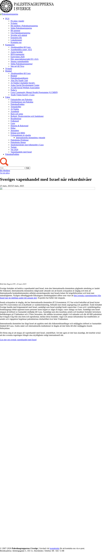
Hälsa (13, 128)
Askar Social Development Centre (25, 85)
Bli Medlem (5, 170)
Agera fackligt (17, 52)
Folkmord (15, 121)
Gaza (13, 123)
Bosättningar (16, 118)
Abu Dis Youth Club (19, 80)
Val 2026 (14, 149)
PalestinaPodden (17, 104)
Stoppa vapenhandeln (20, 61)
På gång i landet (17, 21)
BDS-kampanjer (17, 54)
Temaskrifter (16, 107)
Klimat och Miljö (18, 133)
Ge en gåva (5, 173)
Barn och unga (17, 114)
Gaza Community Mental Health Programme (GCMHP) (34, 92)
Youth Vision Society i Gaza (22, 95)
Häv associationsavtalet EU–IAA (25, 59)
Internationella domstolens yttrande (30, 137)
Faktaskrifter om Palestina (21, 99)
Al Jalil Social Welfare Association (25, 87)
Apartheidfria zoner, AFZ (21, 49)
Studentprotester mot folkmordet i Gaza (27, 145)
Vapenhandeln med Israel (21, 152)
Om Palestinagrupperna (20, 33)
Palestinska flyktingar (20, 140)
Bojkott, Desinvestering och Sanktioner (27, 116)
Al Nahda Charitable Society (23, 83)
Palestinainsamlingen (19, 78)
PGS (7, 18)
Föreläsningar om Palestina (22, 102)
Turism (13, 147)
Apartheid (15, 111)
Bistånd (8, 71)
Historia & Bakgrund (19, 126)
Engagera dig (16, 38)
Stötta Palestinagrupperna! (22, 64)
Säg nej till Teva (17, 66)
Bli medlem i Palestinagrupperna (24, 26)
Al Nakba (15, 109)
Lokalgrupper (16, 40)
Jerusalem (15, 130)
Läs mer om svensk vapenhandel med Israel (18, 340)
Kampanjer (10, 45)
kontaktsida (54, 548)
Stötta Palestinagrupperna (21, 28)
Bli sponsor (15, 30)
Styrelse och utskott (19, 35)
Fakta (7, 97)
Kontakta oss (16, 42)
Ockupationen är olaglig (21, 135)
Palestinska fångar (18, 142)
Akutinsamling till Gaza (21, 47)
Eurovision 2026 (18, 57)
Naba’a (14, 90)
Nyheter (14, 23)
